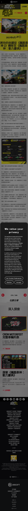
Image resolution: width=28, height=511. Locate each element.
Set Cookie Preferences (14, 278)
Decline (9, 282)
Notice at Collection (14, 244)
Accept (18, 282)
